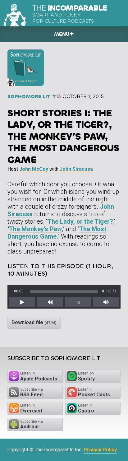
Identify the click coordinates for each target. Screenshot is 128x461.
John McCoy (33, 169)
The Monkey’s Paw (35, 229)
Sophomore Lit (28, 96)
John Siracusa (76, 169)
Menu (61, 34)
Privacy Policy (100, 450)
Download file (34, 322)
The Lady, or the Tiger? (80, 221)
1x (78, 302)
